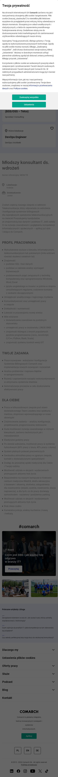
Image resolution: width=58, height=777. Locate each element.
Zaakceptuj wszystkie (29, 97)
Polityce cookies (20, 88)
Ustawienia (29, 104)
